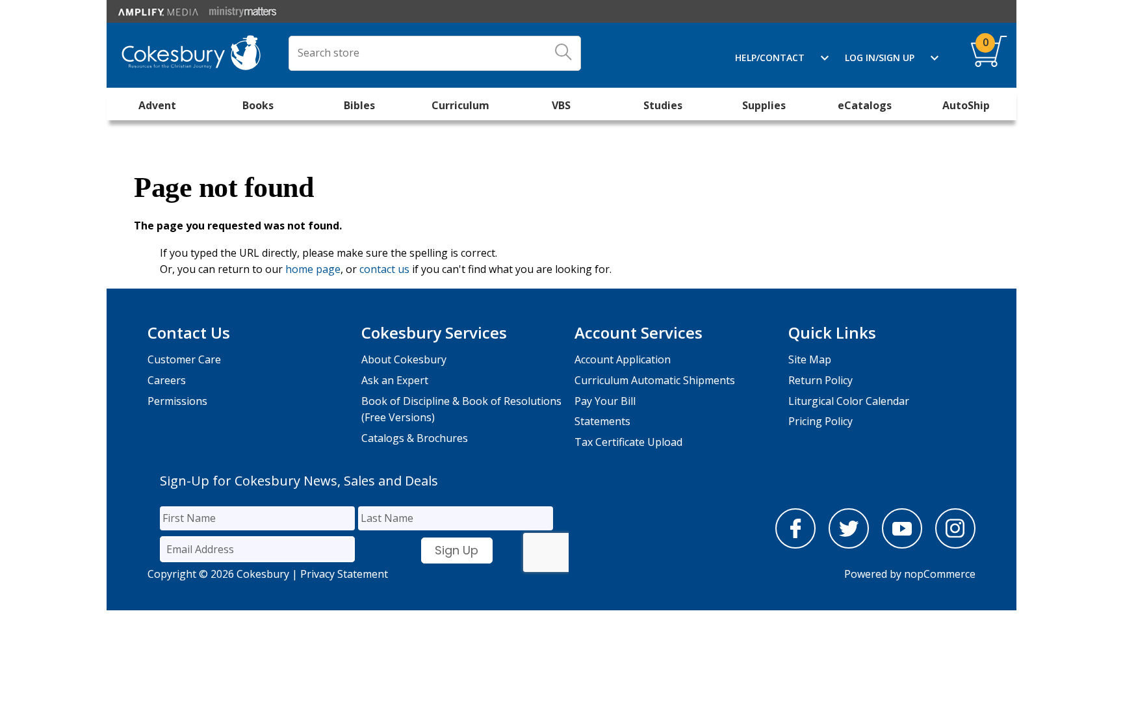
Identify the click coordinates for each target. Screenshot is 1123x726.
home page (313, 269)
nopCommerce (939, 574)
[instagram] (955, 545)
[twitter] (849, 545)
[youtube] (902, 545)
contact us (384, 269)
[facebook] (795, 545)
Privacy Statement (344, 574)
